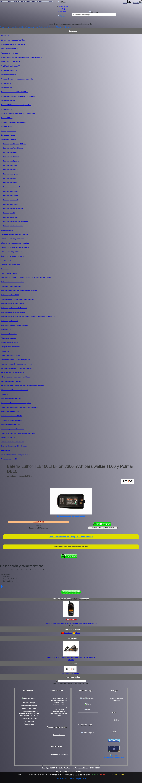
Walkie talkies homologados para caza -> (15, 455)
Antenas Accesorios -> (9, 70)
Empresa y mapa (29, 702)
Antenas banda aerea (8, 74)
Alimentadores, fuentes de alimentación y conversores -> (21, 57)
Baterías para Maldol (10, 200)
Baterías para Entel (10, 165)
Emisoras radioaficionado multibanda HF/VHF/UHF (19, 290)
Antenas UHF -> (7, 109)
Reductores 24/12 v (8, 437)
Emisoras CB (43, 27)
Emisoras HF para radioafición (11, 286)
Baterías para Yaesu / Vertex (13, 226)
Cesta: (135, 3)
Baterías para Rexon (10, 204)
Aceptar (95, 774)
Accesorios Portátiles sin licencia (13, 44)
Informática (4, 27)
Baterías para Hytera (10, 174)
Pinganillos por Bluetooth (10, 411)
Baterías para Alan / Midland (13, 148)
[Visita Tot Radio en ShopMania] (114, 740)
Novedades (5, 36)
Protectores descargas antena (11, 420)
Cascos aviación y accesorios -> (12, 252)
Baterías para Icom (9, 178)
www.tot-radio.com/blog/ (59, 754)
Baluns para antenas (8, 131)
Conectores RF (6, 260)
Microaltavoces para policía (11, 381)
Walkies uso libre (31, 27)
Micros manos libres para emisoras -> (14, 390)
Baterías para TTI (9, 213)
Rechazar (103, 774)
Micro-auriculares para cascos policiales (15, 377)
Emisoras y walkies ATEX (10, 295)
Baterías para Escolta (10, 169)
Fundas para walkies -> (9, 342)
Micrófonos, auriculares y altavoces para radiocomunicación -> (23, 385)
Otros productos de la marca (70, 673)
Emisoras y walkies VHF (9, 321)
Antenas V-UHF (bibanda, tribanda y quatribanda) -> (19, 113)
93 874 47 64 (63, 6)
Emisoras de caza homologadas (12, 282)
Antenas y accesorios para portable (13, 122)
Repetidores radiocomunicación (12, 442)
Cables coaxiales (7, 230)
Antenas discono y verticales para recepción (17, 79)
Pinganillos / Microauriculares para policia (16, 403)
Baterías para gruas (8, 135)
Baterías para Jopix (10, 182)
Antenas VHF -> (6, 118)
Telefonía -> (5, 450)
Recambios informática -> (10, 424)
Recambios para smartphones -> (12, 429)
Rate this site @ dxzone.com (114, 757)
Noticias (117, 720)
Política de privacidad (29, 705)
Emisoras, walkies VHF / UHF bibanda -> (15, 325)
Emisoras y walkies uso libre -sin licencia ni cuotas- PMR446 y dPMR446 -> (27, 316)
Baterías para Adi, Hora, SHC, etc (14, 144)
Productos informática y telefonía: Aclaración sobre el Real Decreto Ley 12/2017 (29, 713)
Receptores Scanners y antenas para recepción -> (19, 433)
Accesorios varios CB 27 (9, 49)
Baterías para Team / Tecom (13, 208)
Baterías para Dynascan (11, 161)
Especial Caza (6, 329)
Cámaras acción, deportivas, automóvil (15, 243)
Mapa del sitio (29, 724)
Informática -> (6, 351)
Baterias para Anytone (11, 157)
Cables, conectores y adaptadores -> (14, 239)
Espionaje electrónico (9, 334)
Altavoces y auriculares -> (10, 61)
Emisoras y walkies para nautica (12, 303)
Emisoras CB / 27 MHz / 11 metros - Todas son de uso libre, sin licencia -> (27, 277)
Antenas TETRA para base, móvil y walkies (16, 105)
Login (125, 3)
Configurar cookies (29, 708)
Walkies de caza (64, 27)
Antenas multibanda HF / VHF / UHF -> (14, 92)
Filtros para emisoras (8, 338)
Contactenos (29, 721)
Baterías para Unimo (10, 217)
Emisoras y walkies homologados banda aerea (17, 299)
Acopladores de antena (9, 53)
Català (77, 633)
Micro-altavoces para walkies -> (12, 372)
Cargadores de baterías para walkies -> (15, 247)
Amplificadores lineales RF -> (11, 66)
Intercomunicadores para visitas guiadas (15, 359)
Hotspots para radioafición (10, 346)
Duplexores (5, 269)
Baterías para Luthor (10, 195)
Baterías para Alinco (10, 152)
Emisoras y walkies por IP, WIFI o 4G (14, 308)
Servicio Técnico (59, 735)
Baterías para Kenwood (11, 187)
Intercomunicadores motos (10, 355)
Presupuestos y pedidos (9, 459)
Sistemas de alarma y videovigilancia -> (15, 446)
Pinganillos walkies (17, 27)
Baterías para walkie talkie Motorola (15, 221)
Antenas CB (53, 27)
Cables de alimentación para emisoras (14, 234)
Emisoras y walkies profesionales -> (14, 312)
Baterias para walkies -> (9, 139)
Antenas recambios (8, 100)
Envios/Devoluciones (29, 718)
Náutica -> (5, 394)
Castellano (68, 633)
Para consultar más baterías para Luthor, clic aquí (71, 537)
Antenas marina (6, 87)
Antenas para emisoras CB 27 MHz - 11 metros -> (18, 96)
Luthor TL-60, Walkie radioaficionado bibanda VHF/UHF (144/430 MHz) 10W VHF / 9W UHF (71, 623)
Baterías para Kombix (10, 191)
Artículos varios (6, 126)
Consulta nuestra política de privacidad (71, 778)
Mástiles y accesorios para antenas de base (16, 364)
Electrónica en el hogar (9, 273)
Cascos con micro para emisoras (12, 256)
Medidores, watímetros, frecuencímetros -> (16, 368)
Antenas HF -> (6, 83)
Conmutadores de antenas (10, 264)
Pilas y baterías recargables (11, 398)
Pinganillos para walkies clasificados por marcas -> (19, 407)
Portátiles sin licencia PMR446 (11, 416)
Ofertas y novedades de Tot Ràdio (13, 40)
